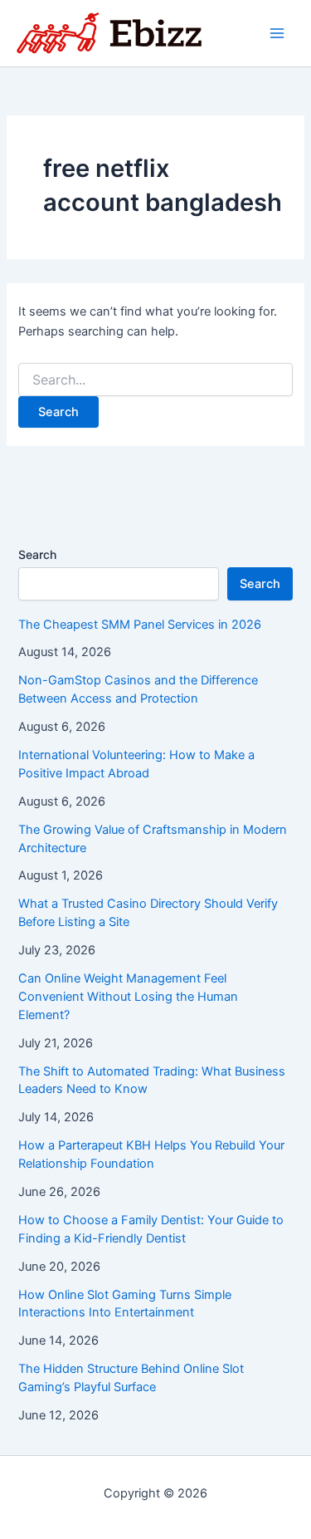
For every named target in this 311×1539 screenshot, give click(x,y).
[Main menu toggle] (277, 33)
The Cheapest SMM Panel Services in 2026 (139, 624)
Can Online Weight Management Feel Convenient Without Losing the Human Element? (128, 996)
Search (37, 554)
